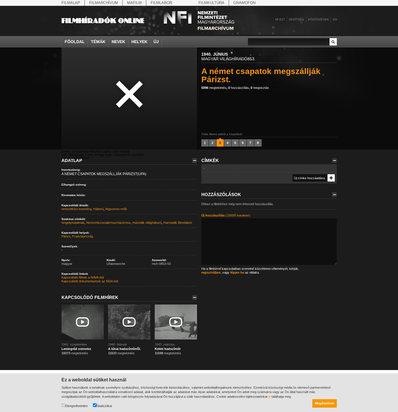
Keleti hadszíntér (168, 349)
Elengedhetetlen (76, 406)
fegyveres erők (116, 209)
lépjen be (237, 272)
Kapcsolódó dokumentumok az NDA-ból (89, 281)
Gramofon (244, 3)
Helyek (139, 41)
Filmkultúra (211, 3)
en (335, 19)
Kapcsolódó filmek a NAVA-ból (82, 277)
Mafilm (134, 3)
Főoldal (75, 41)
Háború (98, 209)
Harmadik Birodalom (177, 222)
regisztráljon (211, 272)
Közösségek (318, 19)
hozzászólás (238, 87)
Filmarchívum (103, 3)
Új (156, 41)
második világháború (147, 222)
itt (269, 396)
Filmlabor (161, 3)
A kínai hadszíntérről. (124, 349)
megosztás (260, 87)
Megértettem (324, 403)
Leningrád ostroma (76, 349)
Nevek (118, 41)
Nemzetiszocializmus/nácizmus (108, 222)
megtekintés (213, 87)
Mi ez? (280, 19)
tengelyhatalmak (72, 222)
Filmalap (70, 3)
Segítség (296, 19)
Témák (98, 41)
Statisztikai (104, 406)
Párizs (66, 236)
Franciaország (82, 236)
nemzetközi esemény (76, 209)
